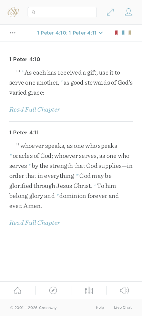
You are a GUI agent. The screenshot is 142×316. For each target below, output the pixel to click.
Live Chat (123, 307)
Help (100, 307)
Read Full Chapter (34, 109)
